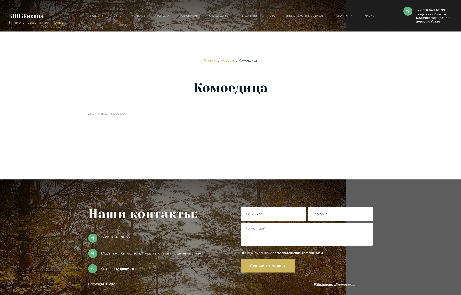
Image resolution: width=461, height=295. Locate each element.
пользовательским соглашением (298, 253)
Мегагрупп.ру (345, 284)
